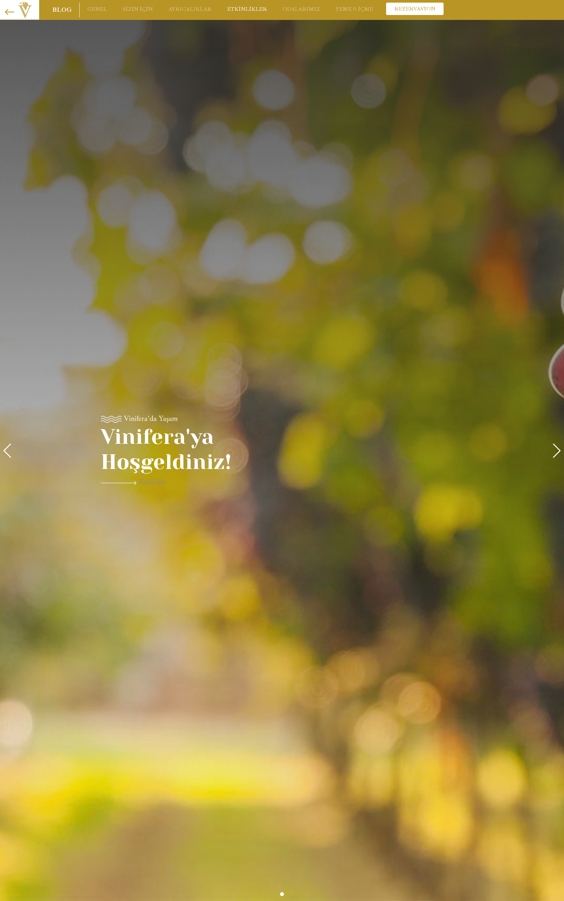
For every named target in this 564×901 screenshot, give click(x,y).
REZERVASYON (414, 9)
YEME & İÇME (354, 9)
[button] (282, 894)
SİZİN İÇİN (138, 9)
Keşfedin (275, 482)
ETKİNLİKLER (247, 9)
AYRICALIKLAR (190, 9)
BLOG (61, 10)
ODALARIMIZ (301, 9)
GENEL (97, 9)
